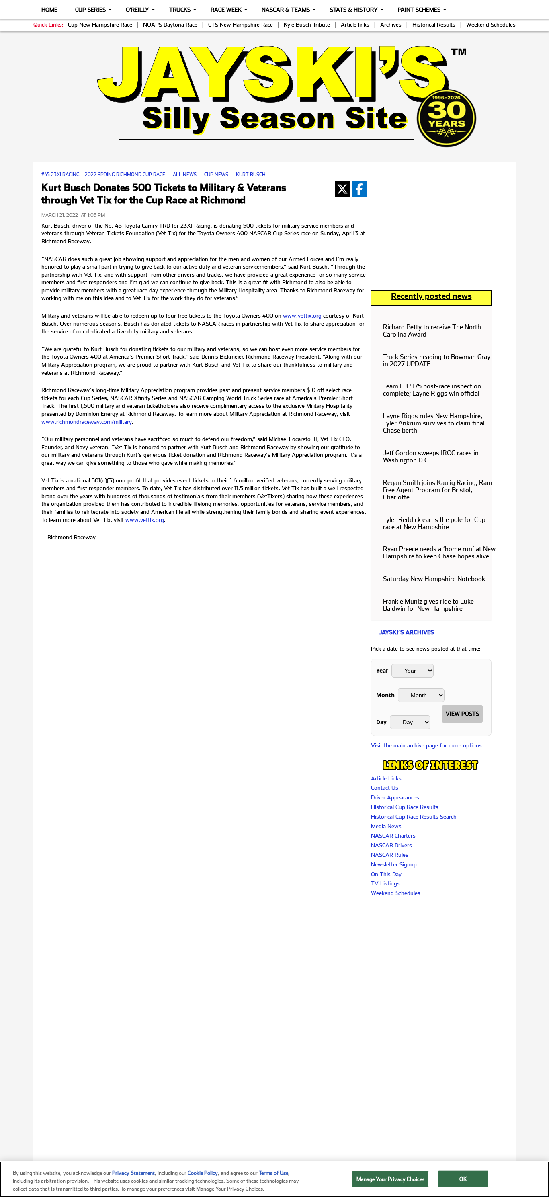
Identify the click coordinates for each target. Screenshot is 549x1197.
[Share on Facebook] (359, 189)
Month (385, 695)
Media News (386, 826)
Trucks (180, 9)
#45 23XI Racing (60, 174)
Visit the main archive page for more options (426, 745)
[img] (274, 96)
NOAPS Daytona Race (170, 24)
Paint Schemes (419, 9)
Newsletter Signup (394, 864)
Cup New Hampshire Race (100, 24)
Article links (355, 24)
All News (185, 174)
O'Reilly (137, 9)
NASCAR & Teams (286, 9)
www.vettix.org (302, 315)
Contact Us (384, 787)
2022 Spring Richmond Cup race (125, 174)
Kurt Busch (251, 174)
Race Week (226, 9)
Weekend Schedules (491, 24)
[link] (274, 96)
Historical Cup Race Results (404, 807)
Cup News (216, 174)
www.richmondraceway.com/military (86, 422)
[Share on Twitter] (342, 189)
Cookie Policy (203, 1173)
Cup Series (90, 9)
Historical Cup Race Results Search (414, 816)
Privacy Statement (133, 1173)
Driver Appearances (395, 797)
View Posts (462, 713)
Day (381, 722)
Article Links (386, 778)
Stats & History (354, 9)
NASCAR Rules (389, 855)
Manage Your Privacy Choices (390, 1179)
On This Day (386, 874)
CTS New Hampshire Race (240, 24)
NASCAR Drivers (391, 845)
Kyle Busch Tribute (307, 24)
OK (463, 1179)
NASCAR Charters (393, 835)
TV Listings (385, 883)
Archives (391, 24)
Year (382, 670)
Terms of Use (273, 1173)
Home (49, 9)
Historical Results (433, 24)
